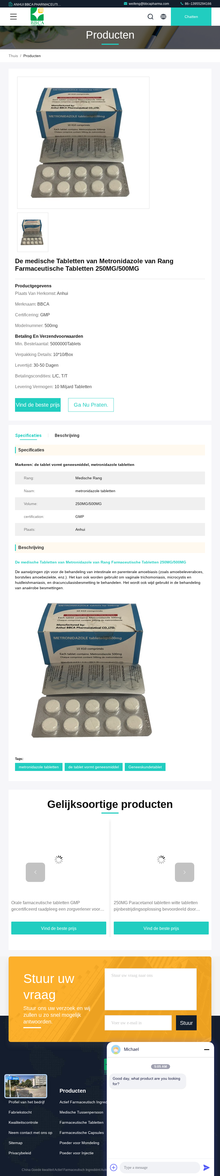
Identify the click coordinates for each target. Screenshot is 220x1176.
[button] (35, 872)
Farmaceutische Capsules (82, 1132)
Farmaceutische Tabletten (82, 1122)
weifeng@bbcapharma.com (149, 4)
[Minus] (206, 1049)
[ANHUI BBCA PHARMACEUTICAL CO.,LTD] (37, 17)
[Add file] (114, 1167)
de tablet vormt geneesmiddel (93, 767)
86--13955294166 (197, 4)
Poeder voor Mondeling (79, 1143)
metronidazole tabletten (39, 767)
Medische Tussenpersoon (81, 1112)
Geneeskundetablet (145, 767)
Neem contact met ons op (30, 1132)
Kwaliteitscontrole (23, 1122)
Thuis (13, 56)
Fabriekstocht (20, 1112)
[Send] (206, 1167)
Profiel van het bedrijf (27, 1102)
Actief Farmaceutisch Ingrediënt (86, 1102)
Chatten (191, 16)
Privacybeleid (20, 1153)
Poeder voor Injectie (77, 1153)
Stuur (186, 1023)
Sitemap (16, 1143)
